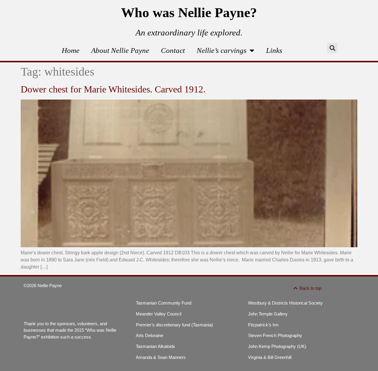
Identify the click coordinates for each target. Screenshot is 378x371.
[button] (332, 48)
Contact (173, 50)
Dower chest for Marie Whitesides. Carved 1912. (113, 89)
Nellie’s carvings (222, 50)
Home (70, 50)
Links (274, 50)
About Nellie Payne (120, 50)
